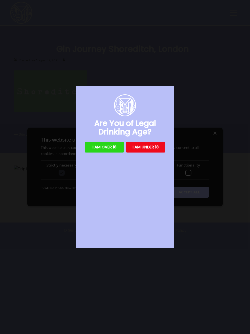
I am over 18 (104, 147)
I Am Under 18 (146, 147)
